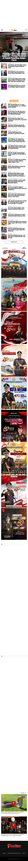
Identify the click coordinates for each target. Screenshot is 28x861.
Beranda (4, 853)
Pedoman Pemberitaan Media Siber (14, 853)
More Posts (14, 242)
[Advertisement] (14, 14)
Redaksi (23, 853)
